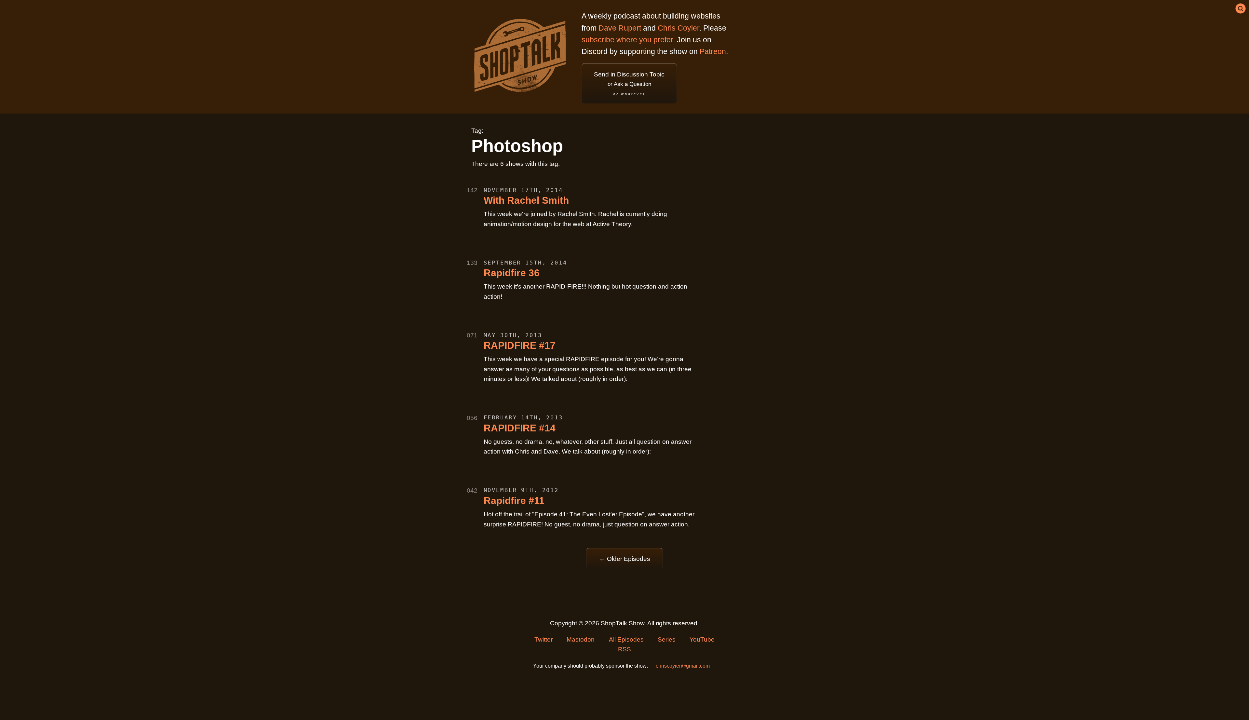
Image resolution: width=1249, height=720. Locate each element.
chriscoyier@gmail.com (683, 666)
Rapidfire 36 (512, 272)
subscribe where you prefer (627, 39)
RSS (624, 649)
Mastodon (581, 639)
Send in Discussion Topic (629, 83)
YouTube (702, 639)
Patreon (713, 51)
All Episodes (626, 639)
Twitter (543, 639)
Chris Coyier (678, 28)
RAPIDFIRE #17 (520, 345)
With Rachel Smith (526, 200)
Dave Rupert (619, 28)
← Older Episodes (624, 558)
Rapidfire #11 (514, 500)
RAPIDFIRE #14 (520, 428)
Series (667, 639)
